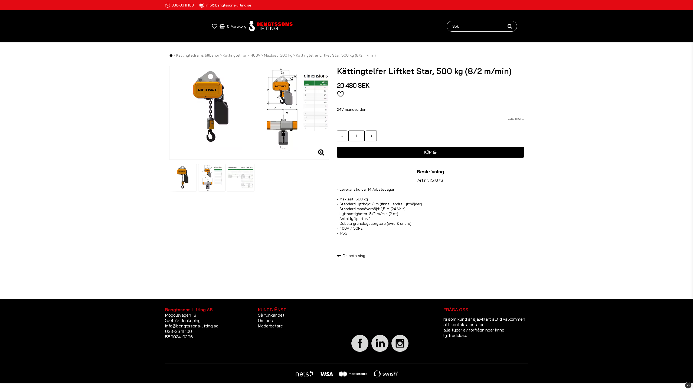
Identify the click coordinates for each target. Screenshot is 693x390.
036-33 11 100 (182, 5)
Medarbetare (270, 326)
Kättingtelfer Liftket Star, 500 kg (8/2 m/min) (336, 55)
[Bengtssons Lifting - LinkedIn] (380, 351)
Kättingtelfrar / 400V (241, 55)
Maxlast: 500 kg (278, 55)
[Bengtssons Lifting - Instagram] (400, 351)
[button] (214, 26)
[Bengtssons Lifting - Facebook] (360, 351)
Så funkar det (271, 315)
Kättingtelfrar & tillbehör (197, 55)
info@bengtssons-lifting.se (228, 5)
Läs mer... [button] (516, 118)
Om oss (265, 320)
